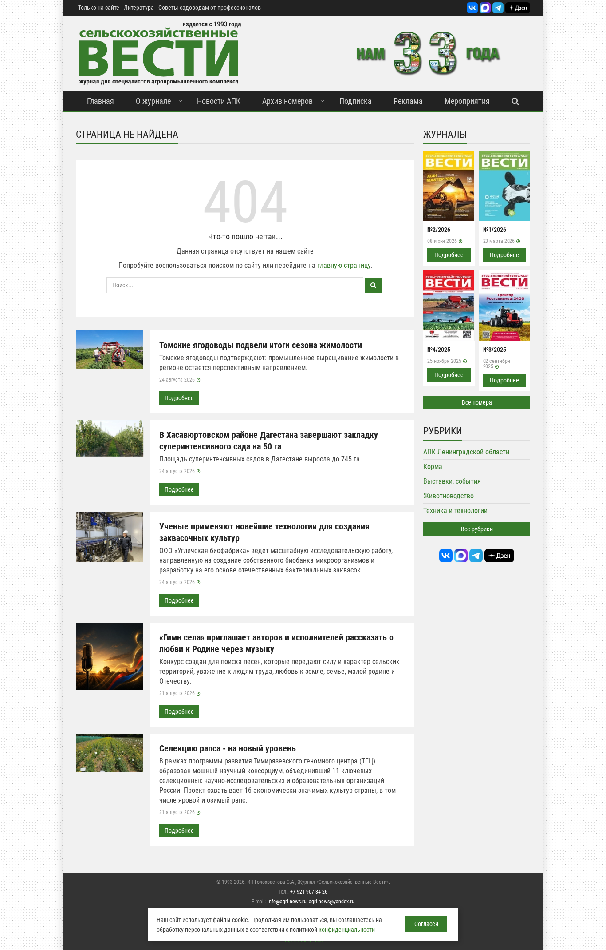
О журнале (153, 101)
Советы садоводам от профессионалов (209, 7)
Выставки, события (452, 481)
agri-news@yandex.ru (331, 901)
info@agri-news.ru (287, 901)
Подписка (355, 101)
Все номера (477, 402)
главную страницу (343, 265)
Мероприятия (467, 101)
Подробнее (179, 397)
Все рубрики (477, 529)
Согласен (426, 923)
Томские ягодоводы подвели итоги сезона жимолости (260, 345)
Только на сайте (98, 7)
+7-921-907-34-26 (308, 892)
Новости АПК (218, 101)
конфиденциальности (347, 929)
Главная (100, 101)
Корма (432, 466)
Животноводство (448, 496)
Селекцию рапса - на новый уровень (227, 748)
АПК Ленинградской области (466, 452)
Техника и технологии (455, 510)
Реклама (408, 101)
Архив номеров (287, 101)
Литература (139, 7)
